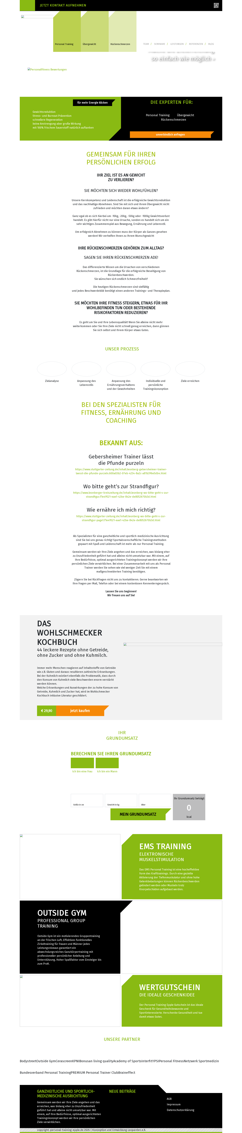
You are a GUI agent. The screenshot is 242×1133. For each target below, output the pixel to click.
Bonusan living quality (96, 1061)
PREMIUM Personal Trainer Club (94, 1073)
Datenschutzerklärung (180, 1110)
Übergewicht (89, 44)
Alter (143, 805)
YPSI (155, 1061)
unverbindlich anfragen (170, 134)
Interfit (146, 1061)
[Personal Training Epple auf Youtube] (203, 6)
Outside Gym (46, 1061)
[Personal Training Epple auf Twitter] (174, 6)
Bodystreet (28, 1061)
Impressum (174, 1104)
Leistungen (177, 44)
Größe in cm (78, 805)
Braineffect (126, 1073)
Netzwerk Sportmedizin (201, 1061)
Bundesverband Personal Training (45, 1073)
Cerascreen (64, 1061)
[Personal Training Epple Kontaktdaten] (216, 5)
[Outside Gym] (172, 936)
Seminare (159, 44)
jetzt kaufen (80, 711)
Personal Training (64, 44)
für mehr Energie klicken (92, 102)
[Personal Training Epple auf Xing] (160, 6)
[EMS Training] (70, 866)
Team (146, 44)
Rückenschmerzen (120, 44)
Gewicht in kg (113, 805)
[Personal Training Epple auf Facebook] (189, 6)
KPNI (75, 1061)
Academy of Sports (127, 1061)
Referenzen (196, 44)
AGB (169, 1098)
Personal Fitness (171, 1061)
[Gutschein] (70, 1000)
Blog (211, 44)
